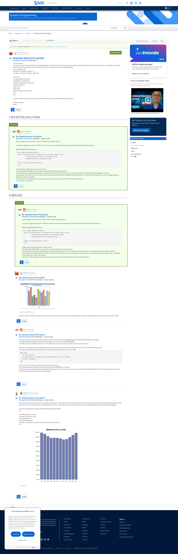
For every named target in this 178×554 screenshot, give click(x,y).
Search (127, 3)
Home (10, 33)
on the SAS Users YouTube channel (149, 113)
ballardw (22, 131)
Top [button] (13, 507)
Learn (23, 8)
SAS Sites (140, 3)
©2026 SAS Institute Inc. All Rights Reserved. (86, 548)
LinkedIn (42, 539)
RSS (48, 539)
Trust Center (68, 548)
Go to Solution (116, 53)
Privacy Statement (48, 548)
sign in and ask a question (59, 46)
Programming (33, 8)
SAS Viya (54, 8)
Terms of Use (59, 548)
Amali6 (19, 53)
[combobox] (68, 27)
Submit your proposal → (140, 74)
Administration (66, 8)
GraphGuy (26, 393)
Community (13, 8)
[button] (11, 58)
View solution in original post (24, 181)
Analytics (44, 8)
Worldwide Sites (131, 3)
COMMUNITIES (52, 3)
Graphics (27, 33)
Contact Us (136, 3)
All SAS (119, 3)
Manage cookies (22, 540)
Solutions (78, 8)
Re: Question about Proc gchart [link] (42, 33)
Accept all (15, 534)
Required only (28, 534)
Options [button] (15, 40)
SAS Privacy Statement (31, 521)
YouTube (45, 539)
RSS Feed (51, 40)
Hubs (87, 8)
